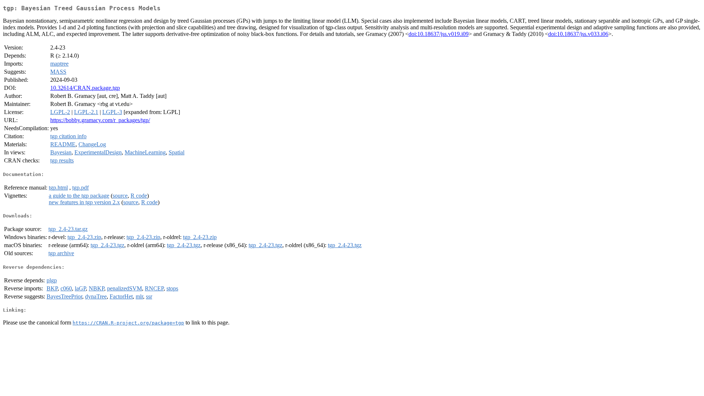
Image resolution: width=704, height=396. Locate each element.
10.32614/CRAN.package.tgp (85, 88)
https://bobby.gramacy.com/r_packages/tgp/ (100, 120)
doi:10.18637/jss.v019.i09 (438, 34)
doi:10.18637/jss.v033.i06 (578, 34)
